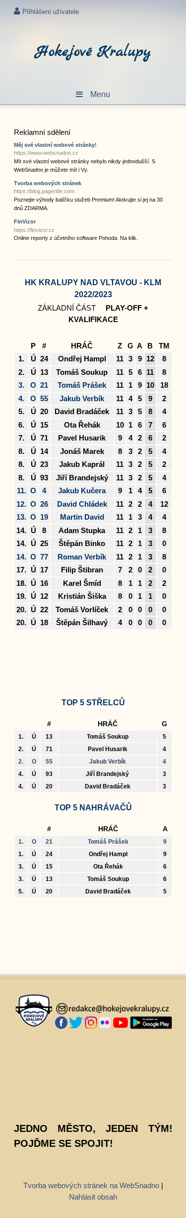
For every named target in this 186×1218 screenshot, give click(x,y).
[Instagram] (90, 1022)
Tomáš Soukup (82, 372)
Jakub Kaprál (82, 464)
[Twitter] (76, 1022)
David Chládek (82, 504)
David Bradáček (82, 411)
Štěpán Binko (82, 543)
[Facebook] (61, 1022)
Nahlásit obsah (93, 1197)
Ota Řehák (82, 425)
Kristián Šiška (82, 596)
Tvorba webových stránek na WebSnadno (91, 1185)
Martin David (82, 517)
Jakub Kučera (82, 490)
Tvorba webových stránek (47, 187)
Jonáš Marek (82, 451)
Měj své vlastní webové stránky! (55, 149)
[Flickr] (105, 1022)
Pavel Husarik (82, 438)
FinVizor (34, 226)
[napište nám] (113, 1009)
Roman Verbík (82, 557)
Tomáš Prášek (82, 385)
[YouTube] (120, 1022)
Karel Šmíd (82, 583)
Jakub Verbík (82, 398)
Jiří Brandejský (82, 477)
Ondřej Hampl (82, 358)
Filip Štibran (82, 569)
